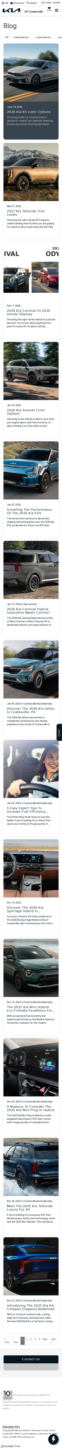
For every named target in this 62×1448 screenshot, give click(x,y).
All (7, 37)
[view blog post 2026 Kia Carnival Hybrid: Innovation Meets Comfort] (31, 589)
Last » (53, 1341)
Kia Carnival (30, 604)
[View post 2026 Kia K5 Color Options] (31, 90)
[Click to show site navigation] (56, 10)
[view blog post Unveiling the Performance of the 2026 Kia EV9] (31, 489)
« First (7, 1341)
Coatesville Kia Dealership (38, 703)
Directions (18, 3)
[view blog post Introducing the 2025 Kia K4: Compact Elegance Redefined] (31, 1285)
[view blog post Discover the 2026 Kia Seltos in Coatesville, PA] (31, 688)
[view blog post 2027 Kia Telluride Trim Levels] (31, 191)
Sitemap (36, 1430)
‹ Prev (16, 1341)
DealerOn (26, 1430)
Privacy (45, 1430)
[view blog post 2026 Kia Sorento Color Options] (31, 390)
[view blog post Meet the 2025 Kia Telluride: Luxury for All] (31, 1186)
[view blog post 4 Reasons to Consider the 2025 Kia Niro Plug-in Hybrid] (31, 1086)
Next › (45, 1341)
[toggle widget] (53, 1439)
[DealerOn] (11, 1427)
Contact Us (31, 1359)
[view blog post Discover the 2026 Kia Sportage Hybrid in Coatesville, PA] (31, 887)
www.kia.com (28, 1437)
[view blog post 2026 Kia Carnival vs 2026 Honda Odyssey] (31, 290)
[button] (6, 3)
